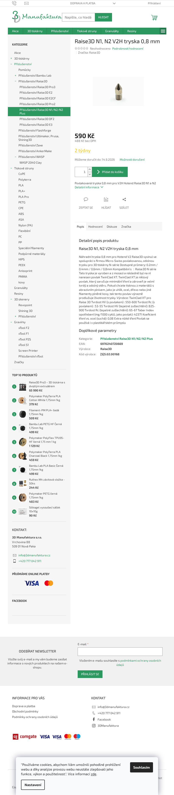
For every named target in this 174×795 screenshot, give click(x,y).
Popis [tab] (80, 226)
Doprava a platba (82, 3)
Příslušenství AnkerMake (35, 151)
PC (20, 236)
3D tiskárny (21, 58)
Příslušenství (22, 64)
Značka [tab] (126, 226)
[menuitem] (15, 31)
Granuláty (21, 288)
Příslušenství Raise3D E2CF (38, 98)
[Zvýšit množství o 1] (90, 169)
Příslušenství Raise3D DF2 (37, 119)
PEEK (21, 265)
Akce (17, 52)
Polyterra (24, 179)
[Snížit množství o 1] (90, 174)
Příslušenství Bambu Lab (34, 75)
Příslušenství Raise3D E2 (36, 92)
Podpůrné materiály (31, 253)
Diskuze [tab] (112, 226)
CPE (21, 208)
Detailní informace (87, 187)
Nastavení (33, 785)
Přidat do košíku (112, 172)
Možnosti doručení (132, 159)
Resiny (18, 293)
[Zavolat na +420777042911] (18, 3)
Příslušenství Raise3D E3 (36, 124)
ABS (21, 214)
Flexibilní (24, 231)
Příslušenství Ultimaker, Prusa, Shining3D (38, 137)
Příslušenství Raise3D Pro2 (37, 104)
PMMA (22, 276)
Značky (19, 362)
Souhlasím (141, 767)
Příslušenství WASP (31, 156)
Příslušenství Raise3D (32, 81)
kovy (21, 282)
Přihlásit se (90, 674)
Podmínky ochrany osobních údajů (35, 717)
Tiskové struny (24, 168)
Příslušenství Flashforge (34, 130)
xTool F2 (23, 328)
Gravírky (19, 322)
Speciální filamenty (31, 248)
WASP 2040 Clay (31, 162)
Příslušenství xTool (30, 356)
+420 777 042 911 (29, 561)
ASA (21, 219)
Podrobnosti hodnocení (127, 48)
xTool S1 (23, 345)
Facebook (104, 719)
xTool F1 (23, 333)
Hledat (103, 17)
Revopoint (25, 305)
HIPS (21, 259)
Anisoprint (25, 271)
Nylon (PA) (25, 225)
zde (93, 774)
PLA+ (21, 191)
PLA (21, 185)
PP (20, 242)
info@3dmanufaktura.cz (34, 555)
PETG (21, 202)
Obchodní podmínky (25, 711)
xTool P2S (24, 339)
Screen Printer (28, 350)
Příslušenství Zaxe (30, 145)
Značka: (89, 52)
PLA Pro (23, 196)
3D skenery (21, 299)
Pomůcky (24, 69)
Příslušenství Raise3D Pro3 (37, 87)
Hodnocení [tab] (95, 226)
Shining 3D (25, 311)
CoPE (21, 174)
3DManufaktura (108, 725)
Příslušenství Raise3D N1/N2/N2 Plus (41, 111)
